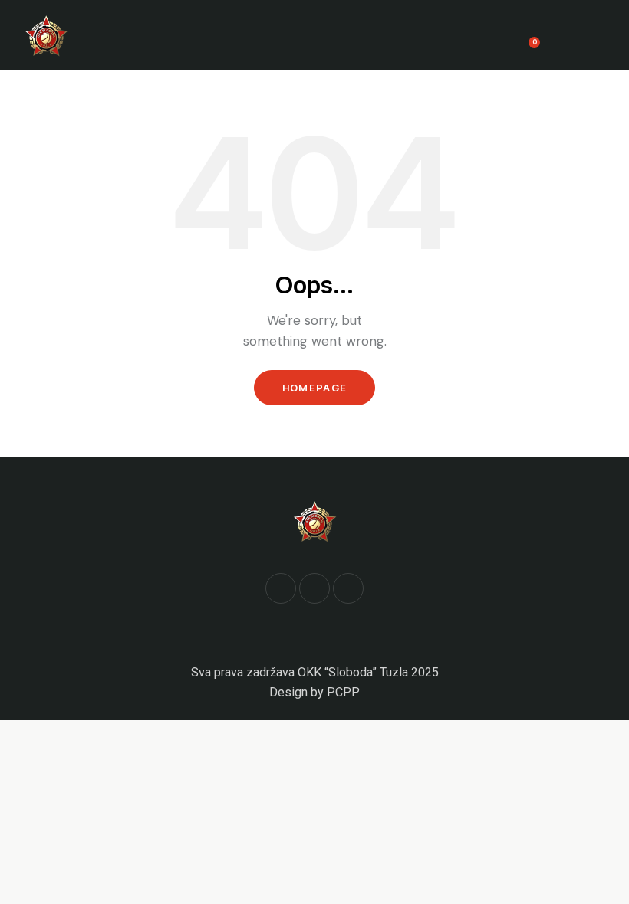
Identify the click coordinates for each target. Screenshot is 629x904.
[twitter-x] (314, 588)
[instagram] (348, 588)
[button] (601, 35)
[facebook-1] (280, 588)
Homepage (314, 388)
